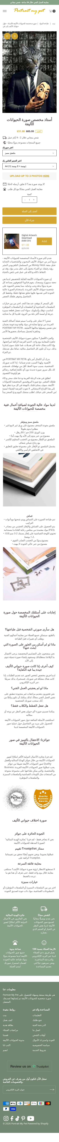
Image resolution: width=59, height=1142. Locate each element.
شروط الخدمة (39, 1050)
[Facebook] (12, 1118)
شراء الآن (29, 220)
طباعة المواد (44, 23)
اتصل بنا (36, 1030)
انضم (5, 1050)
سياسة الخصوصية (41, 1045)
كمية (29, 194)
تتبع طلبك (37, 1020)
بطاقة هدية (8, 1025)
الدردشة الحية (39, 1025)
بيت (53, 23)
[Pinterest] (23, 1118)
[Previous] (7, 36)
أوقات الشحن (39, 1035)
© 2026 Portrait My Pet (15, 1123)
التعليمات (37, 1015)
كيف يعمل (7, 1020)
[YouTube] (30, 1118)
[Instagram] (6, 1118)
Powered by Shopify (38, 1123)
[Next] (14, 36)
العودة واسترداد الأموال (44, 1040)
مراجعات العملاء (10, 1030)
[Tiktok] (17, 1118)
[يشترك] (52, 1089)
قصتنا (5, 1035)
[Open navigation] (4, 11)
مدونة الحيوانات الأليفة (13, 1040)
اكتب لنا (6, 1045)
